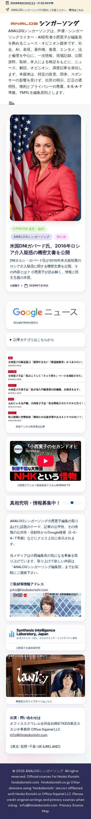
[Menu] (11, 103)
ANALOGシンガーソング (32, 237)
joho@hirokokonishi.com (29, 590)
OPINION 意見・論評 (28, 229)
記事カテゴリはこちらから (33, 339)
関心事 (61, 237)
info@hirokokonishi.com (28, 735)
